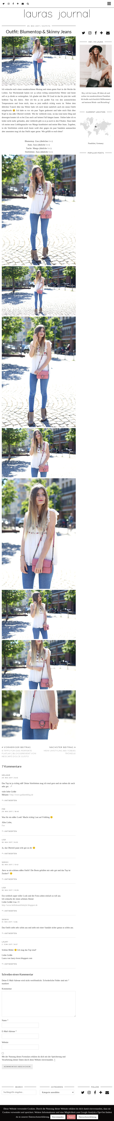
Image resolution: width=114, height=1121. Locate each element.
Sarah (5, 862)
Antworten (10, 800)
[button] (110, 3)
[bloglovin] (18, 3)
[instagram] (9, 3)
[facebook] (13, 3)
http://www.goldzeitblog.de (21, 795)
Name (5, 1020)
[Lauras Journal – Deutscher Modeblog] (57, 10)
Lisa (4, 840)
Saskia (5, 919)
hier (50, 141)
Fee (3, 809)
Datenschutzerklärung (87, 1117)
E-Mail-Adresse (9, 1031)
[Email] (23, 3)
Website (5, 1042)
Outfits (46, 26)
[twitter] (4, 3)
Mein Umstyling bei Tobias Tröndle (60, 750)
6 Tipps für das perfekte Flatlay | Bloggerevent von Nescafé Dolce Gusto (19, 752)
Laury (5, 942)
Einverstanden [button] (58, 1117)
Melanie (6, 775)
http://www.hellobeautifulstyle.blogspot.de (19, 905)
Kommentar (7, 989)
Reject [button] (71, 1117)
